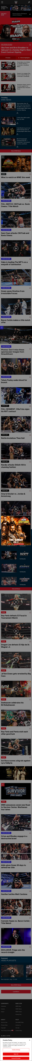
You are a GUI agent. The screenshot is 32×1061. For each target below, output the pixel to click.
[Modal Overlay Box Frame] (16, 530)
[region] (16, 1049)
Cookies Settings (16, 1049)
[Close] (29, 1040)
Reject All (16, 1054)
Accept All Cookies (16, 1058)
